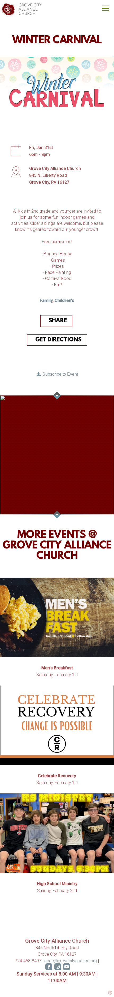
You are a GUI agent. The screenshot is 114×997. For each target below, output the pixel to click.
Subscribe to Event (59, 374)
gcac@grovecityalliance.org (71, 960)
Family (46, 300)
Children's (64, 300)
